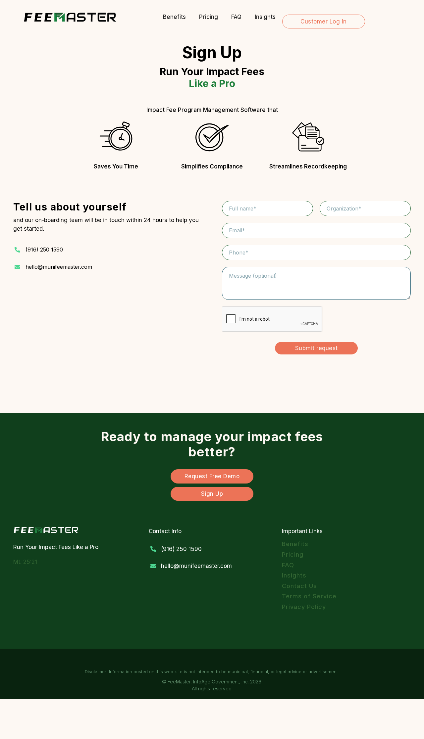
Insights (265, 17)
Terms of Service (309, 596)
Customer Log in (323, 21)
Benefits (174, 17)
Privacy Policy (304, 606)
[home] (70, 17)
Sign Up (212, 493)
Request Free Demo (212, 476)
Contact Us (299, 585)
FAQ (236, 17)
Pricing (208, 17)
